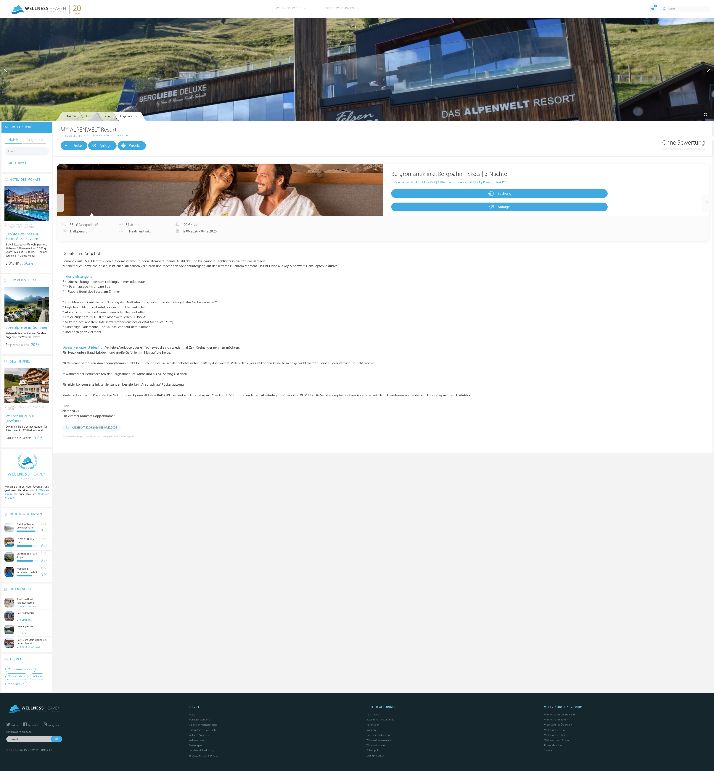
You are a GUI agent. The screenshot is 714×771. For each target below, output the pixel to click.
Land (11, 151)
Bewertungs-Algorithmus (380, 719)
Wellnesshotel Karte (199, 719)
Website (135, 146)
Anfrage (105, 146)
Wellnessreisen (16, 684)
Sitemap (548, 750)
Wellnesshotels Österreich (558, 724)
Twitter (15, 725)
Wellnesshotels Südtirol (556, 740)
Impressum (195, 755)
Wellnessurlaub (16, 676)
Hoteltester (372, 724)
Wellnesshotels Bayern (556, 719)
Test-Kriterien (373, 714)
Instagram (53, 725)
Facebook (33, 725)
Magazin (371, 730)
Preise (77, 146)
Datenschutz (211, 755)
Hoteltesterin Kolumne (378, 735)
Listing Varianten (375, 755)
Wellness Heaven (375, 745)
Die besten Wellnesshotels (203, 724)
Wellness (37, 676)
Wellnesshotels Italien (555, 735)
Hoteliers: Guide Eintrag (201, 750)
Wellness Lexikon (198, 740)
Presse (192, 714)
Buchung (504, 194)
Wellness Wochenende (20, 669)
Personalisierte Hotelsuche (203, 730)
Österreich (121, 136)
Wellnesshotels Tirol (554, 730)
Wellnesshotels (289, 8)
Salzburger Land (98, 136)
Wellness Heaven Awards (379, 740)
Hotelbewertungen (339, 8)
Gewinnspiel (195, 745)
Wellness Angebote (199, 735)
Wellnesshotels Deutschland (559, 714)
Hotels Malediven (553, 745)
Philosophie (372, 750)
